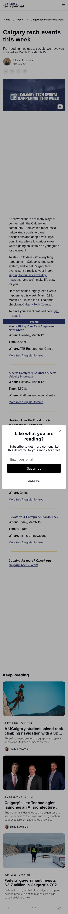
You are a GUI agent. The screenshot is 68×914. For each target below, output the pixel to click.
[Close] (60, 430)
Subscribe (34, 468)
